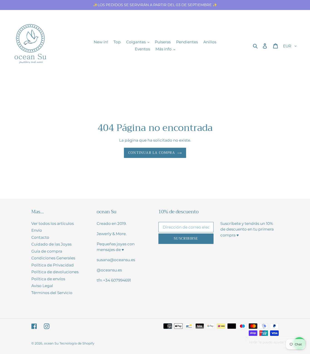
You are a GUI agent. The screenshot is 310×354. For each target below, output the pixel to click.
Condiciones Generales (53, 258)
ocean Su (51, 343)
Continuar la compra (151, 153)
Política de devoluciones (55, 272)
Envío (36, 230)
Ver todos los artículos (52, 223)
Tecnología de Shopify (76, 343)
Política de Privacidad (52, 265)
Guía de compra (46, 251)
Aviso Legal (42, 285)
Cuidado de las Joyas (51, 244)
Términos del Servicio (51, 292)
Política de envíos (48, 279)
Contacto (40, 237)
